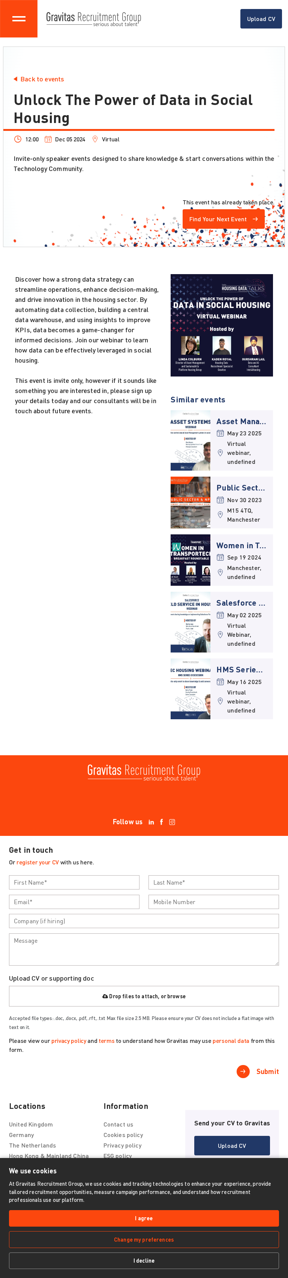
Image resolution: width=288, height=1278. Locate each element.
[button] (224, 219)
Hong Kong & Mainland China (49, 1155)
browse (176, 996)
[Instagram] (172, 822)
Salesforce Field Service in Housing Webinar (241, 602)
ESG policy (118, 1155)
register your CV (37, 862)
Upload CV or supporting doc (51, 978)
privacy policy (68, 1040)
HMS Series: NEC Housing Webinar (241, 669)
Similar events (198, 399)
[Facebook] (161, 822)
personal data (231, 1040)
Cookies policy (123, 1134)
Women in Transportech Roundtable (241, 545)
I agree (144, 1218)
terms (106, 1040)
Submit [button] (267, 1071)
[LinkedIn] (151, 822)
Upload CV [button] (264, 21)
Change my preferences (144, 1239)
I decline (144, 1260)
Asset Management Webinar (241, 421)
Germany (21, 1134)
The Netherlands (32, 1145)
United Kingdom (31, 1124)
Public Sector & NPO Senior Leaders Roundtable (241, 487)
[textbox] (74, 882)
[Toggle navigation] (19, 19)
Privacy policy (122, 1145)
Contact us (119, 1124)
